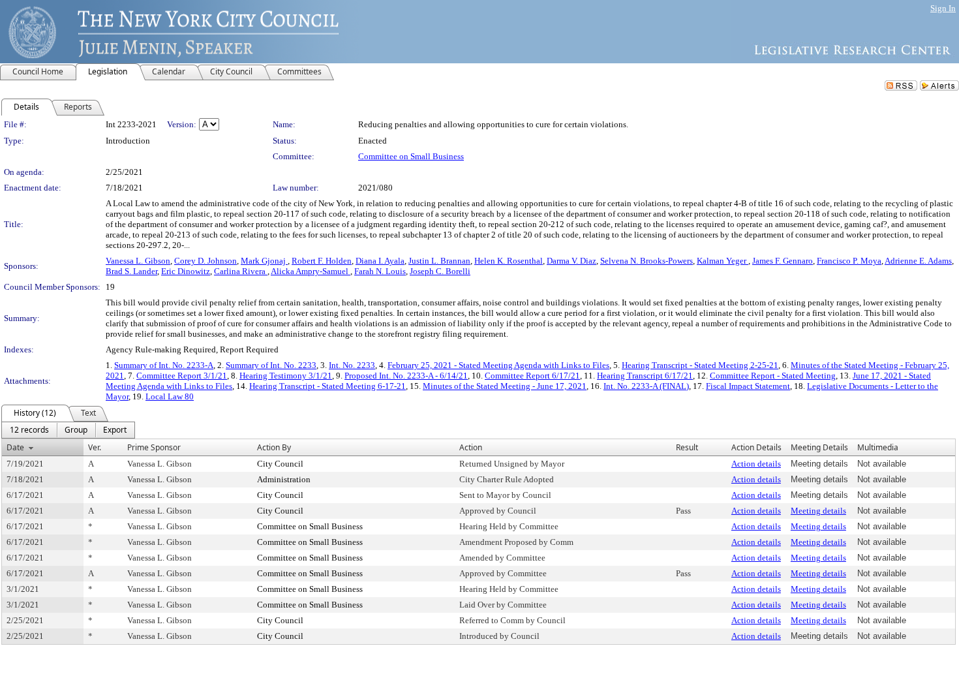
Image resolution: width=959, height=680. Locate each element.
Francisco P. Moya (849, 261)
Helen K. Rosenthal (508, 261)
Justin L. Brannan (439, 261)
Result (687, 447)
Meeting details (818, 511)
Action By (274, 447)
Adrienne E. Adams (918, 261)
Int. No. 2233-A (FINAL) (646, 386)
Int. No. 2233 (352, 365)
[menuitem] (29, 430)
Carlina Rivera (240, 271)
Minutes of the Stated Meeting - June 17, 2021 (504, 386)
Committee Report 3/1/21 (181, 375)
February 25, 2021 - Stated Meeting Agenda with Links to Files (498, 365)
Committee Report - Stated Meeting (773, 375)
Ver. (94, 447)
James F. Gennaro (782, 261)
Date (15, 447)
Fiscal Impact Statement (748, 386)
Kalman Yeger (722, 261)
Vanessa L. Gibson (138, 261)
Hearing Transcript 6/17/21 (645, 375)
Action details (756, 464)
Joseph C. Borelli (440, 271)
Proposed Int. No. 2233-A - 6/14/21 (406, 375)
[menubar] (68, 430)
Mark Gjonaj (264, 261)
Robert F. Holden (322, 261)
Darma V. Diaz (571, 261)
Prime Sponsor (154, 447)
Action (470, 447)
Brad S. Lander (131, 271)
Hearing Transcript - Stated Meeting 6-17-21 (327, 386)
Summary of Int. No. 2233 (271, 365)
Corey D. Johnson (205, 261)
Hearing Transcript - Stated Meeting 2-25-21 (700, 365)
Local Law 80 (169, 396)
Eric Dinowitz (185, 271)
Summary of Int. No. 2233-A (163, 365)
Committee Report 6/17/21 (532, 375)
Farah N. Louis (380, 271)
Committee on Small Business (411, 156)
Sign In (943, 8)
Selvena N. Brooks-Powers (646, 261)
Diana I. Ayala (380, 261)
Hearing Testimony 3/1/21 (285, 375)
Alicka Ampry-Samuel (310, 271)
